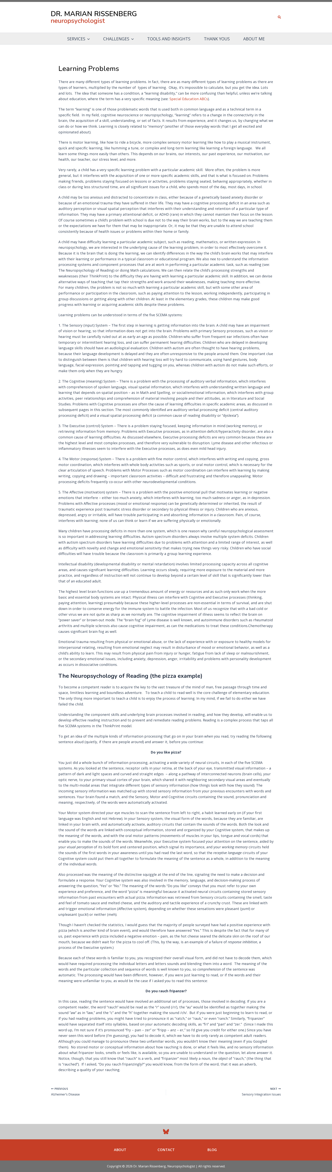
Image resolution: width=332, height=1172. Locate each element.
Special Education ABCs (188, 98)
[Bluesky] (166, 1132)
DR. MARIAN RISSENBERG (94, 14)
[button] (279, 17)
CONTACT (166, 1149)
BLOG (212, 1149)
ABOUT (120, 1149)
